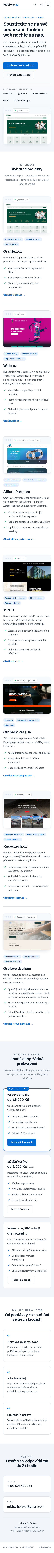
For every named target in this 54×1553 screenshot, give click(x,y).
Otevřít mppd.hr (11, 661)
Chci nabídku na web (22, 1142)
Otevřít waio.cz (11, 421)
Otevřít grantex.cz (12, 295)
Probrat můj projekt (21, 1280)
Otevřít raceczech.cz (13, 898)
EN (41, 4)
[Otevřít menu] (48, 4)
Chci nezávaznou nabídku (20, 65)
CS (35, 4)
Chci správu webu (20, 1209)
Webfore (11, 4)
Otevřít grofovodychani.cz (16, 1024)
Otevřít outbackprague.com (17, 775)
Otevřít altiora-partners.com (18, 539)
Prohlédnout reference (18, 75)
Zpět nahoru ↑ (45, 1547)
